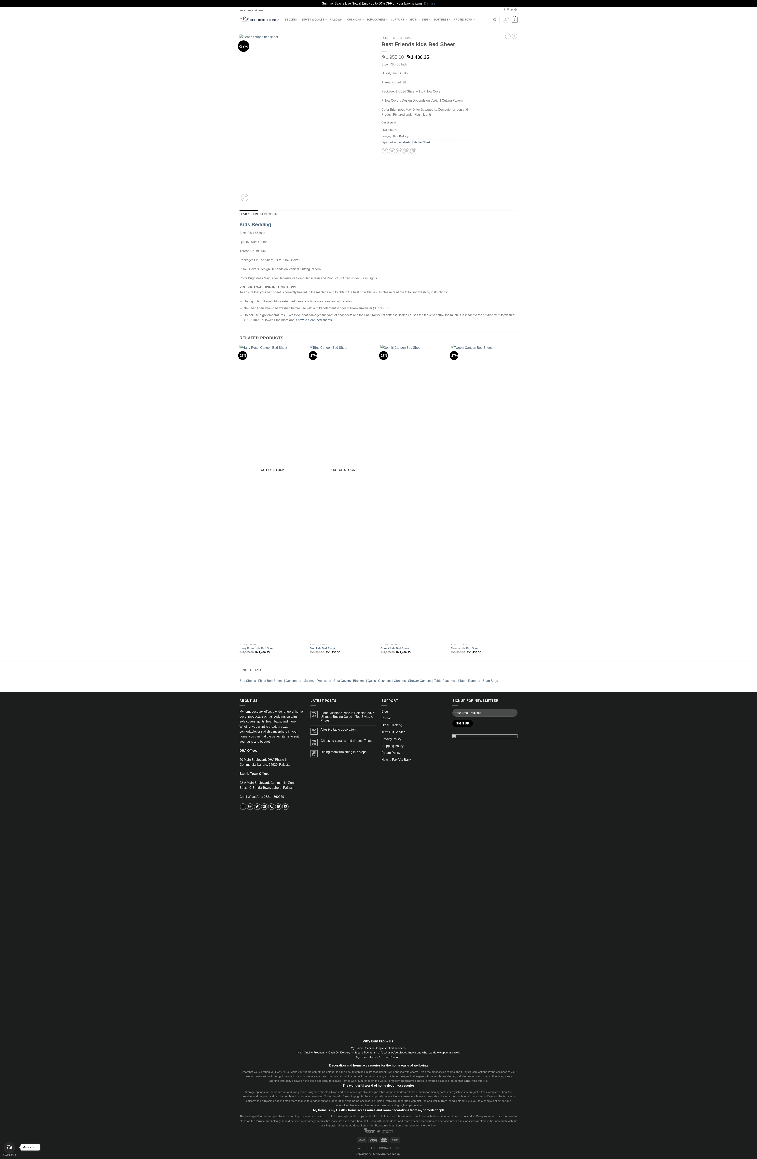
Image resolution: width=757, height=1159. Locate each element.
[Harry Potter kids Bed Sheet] (273, 493)
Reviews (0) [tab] (268, 214)
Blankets (359, 680)
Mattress (441, 19)
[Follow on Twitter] (512, 9)
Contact (386, 718)
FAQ (396, 1148)
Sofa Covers (376, 19)
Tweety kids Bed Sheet (465, 648)
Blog (384, 711)
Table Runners (470, 680)
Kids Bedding (402, 37)
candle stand (457, 1100)
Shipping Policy (392, 746)
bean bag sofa (319, 1080)
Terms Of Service (393, 732)
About (362, 1148)
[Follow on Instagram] (508, 9)
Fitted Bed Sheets (270, 680)
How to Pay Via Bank (396, 759)
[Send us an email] (264, 806)
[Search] (494, 20)
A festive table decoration (338, 729)
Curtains (397, 19)
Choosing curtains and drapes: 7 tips (346, 740)
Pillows (336, 19)
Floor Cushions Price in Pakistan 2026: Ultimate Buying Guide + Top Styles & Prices (348, 716)
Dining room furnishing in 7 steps (343, 752)
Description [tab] (249, 214)
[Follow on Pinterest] (515, 9)
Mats (413, 19)
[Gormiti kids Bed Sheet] (413, 493)
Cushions (354, 19)
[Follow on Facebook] (504, 9)
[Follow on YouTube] (285, 806)
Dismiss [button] (429, 3)
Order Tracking (391, 725)
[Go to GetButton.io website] (9, 1155)
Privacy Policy (391, 739)
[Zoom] (244, 197)
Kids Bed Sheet (421, 142)
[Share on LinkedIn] (413, 151)
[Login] (506, 20)
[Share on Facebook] (385, 151)
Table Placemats (445, 680)
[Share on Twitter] (392, 151)
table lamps (386, 1092)
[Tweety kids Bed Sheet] (484, 493)
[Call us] (271, 806)
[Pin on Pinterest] (406, 151)
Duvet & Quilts (313, 19)
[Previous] (240, 503)
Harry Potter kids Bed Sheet (257, 648)
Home (385, 37)
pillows (296, 1080)
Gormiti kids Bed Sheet (394, 648)
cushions (349, 1092)
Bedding (291, 19)
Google (379, 1048)
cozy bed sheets (318, 1092)
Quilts (372, 680)
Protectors (463, 19)
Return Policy (390, 752)
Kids (425, 19)
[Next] (517, 503)
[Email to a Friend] (399, 151)
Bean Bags (490, 680)
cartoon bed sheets (399, 142)
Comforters (293, 680)
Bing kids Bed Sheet (322, 648)
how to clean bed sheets (315, 320)
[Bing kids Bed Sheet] (343, 493)
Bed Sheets (248, 680)
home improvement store (411, 1125)
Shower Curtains (420, 680)
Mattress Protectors (317, 680)
